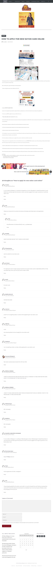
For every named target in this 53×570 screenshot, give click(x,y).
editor (6, 41)
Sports (23, 1)
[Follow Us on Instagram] (42, 552)
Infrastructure (17, 1)
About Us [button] (43, 1)
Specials (27, 1)
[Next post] (50, 187)
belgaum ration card (7, 171)
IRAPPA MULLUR (9, 310)
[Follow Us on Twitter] (40, 552)
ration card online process (29, 171)
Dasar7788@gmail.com (9, 472)
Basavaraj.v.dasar (9, 467)
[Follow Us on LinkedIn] (44, 552)
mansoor (7, 324)
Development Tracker (35, 1)
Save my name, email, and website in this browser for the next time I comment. (21, 538)
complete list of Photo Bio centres (12, 124)
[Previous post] (2, 182)
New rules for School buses (8, 173)
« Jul (26, 565)
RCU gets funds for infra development (10, 172)
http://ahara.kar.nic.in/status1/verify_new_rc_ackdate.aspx (19, 240)
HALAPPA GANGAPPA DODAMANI (13, 449)
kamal (6, 295)
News (5, 1)
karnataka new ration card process (17, 171)
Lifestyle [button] (10, 1)
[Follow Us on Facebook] (37, 552)
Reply (5, 215)
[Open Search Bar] (48, 1)
